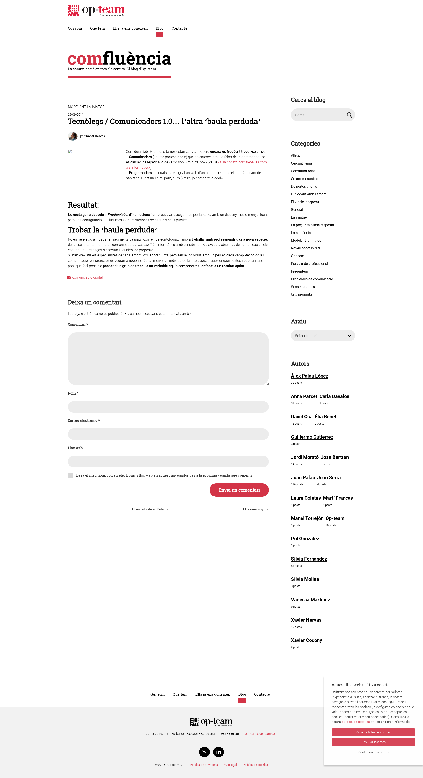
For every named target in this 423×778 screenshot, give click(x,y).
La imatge (299, 217)
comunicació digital (87, 277)
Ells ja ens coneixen (130, 28)
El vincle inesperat (305, 202)
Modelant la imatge (86, 107)
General (297, 210)
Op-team (297, 256)
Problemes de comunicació (312, 279)
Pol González (305, 538)
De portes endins (304, 186)
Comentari (78, 324)
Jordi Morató (305, 457)
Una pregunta (301, 294)
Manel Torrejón (307, 518)
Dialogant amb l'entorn (309, 194)
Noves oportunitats (306, 248)
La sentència (301, 233)
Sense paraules (303, 287)
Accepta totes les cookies (373, 732)
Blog (160, 28)
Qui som (75, 28)
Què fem (97, 28)
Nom (73, 393)
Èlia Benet (325, 416)
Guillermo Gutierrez (312, 437)
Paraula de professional (309, 264)
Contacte (179, 28)
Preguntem (299, 271)
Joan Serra (329, 477)
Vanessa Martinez (310, 599)
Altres (295, 155)
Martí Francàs (338, 498)
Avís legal (230, 765)
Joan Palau (303, 477)
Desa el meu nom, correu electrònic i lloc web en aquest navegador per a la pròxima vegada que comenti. (164, 475)
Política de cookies (255, 765)
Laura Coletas (306, 498)
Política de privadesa (204, 765)
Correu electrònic (84, 420)
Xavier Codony (306, 640)
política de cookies (356, 722)
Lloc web (75, 447)
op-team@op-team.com (261, 733)
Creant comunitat (304, 179)
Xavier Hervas (95, 136)
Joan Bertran (335, 457)
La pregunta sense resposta (312, 225)
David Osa (302, 416)
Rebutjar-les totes (374, 742)
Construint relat (303, 171)
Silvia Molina (305, 579)
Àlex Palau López (309, 376)
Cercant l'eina (301, 163)
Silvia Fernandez (309, 559)
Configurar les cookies (373, 752)
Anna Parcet (304, 396)
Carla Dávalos (334, 396)
